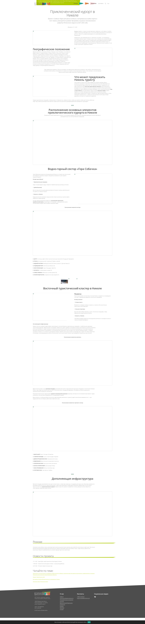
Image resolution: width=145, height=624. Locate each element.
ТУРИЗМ (76, 3)
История (61, 609)
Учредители (62, 604)
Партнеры (62, 607)
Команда (61, 606)
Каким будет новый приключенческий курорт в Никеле (50, 561)
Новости (61, 596)
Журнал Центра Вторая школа (66, 603)
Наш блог (62, 601)
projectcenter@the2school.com (83, 598)
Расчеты (76, 31)
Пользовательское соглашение (66, 599)
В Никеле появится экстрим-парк (45, 566)
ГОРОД (87, 3)
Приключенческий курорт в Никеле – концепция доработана (51, 563)
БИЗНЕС (82, 3)
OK (89, 622)
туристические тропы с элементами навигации (60, 484)
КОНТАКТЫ (100, 3)
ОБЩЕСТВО (93, 3)
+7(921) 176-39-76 (80, 596)
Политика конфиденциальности (66, 598)
